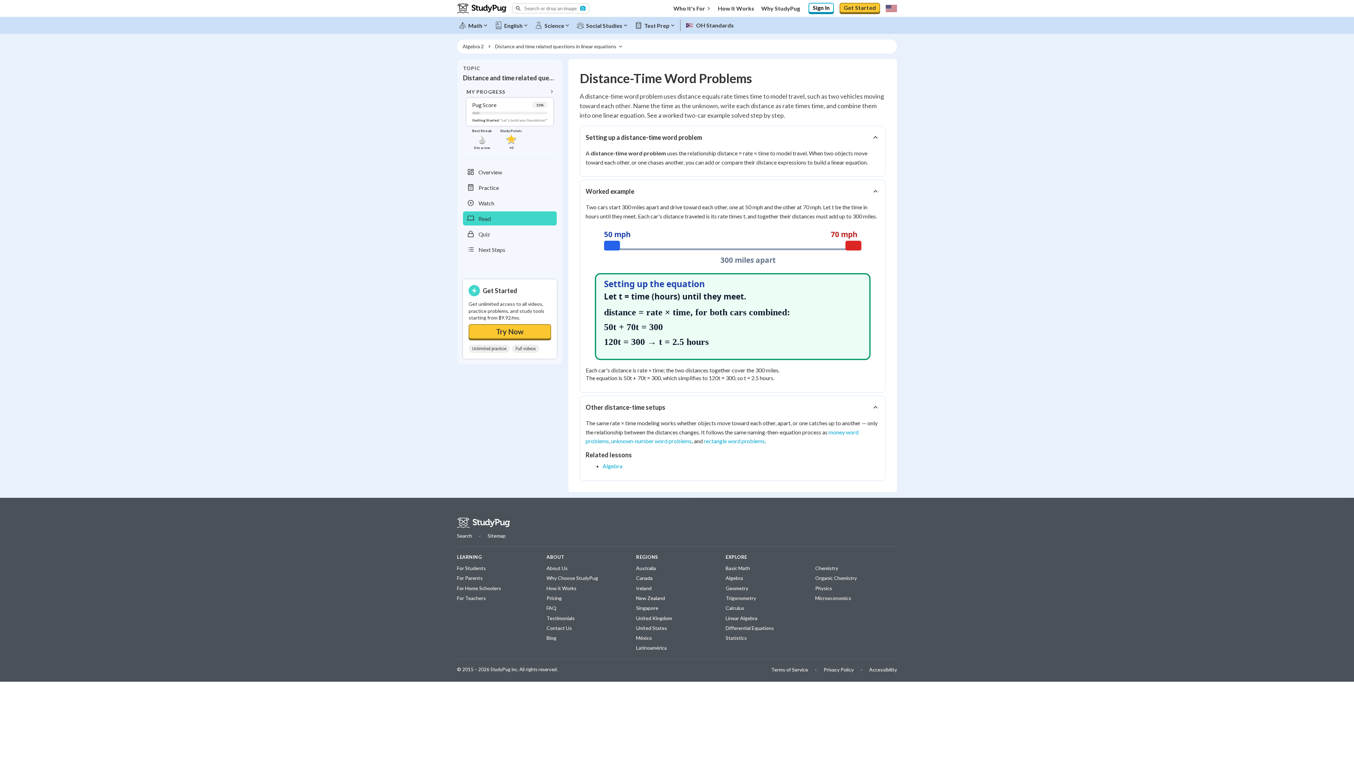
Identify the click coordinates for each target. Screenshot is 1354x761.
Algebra (612, 466)
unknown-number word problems (651, 441)
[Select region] (891, 8)
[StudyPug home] (483, 523)
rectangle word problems (734, 441)
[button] (550, 8)
